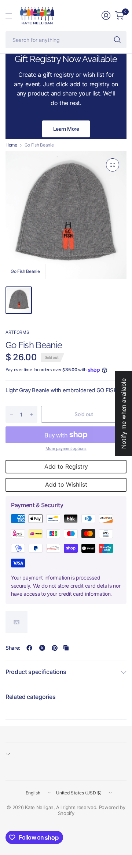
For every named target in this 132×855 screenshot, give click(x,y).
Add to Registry (66, 466)
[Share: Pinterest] (54, 648)
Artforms (17, 332)
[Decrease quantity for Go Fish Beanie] (11, 414)
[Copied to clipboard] (66, 648)
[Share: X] (42, 648)
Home (11, 145)
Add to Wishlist (66, 484)
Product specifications (36, 671)
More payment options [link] (66, 448)
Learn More (66, 129)
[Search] (117, 39)
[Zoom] (112, 165)
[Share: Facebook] (29, 648)
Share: (13, 647)
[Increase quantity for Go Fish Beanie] (31, 414)
